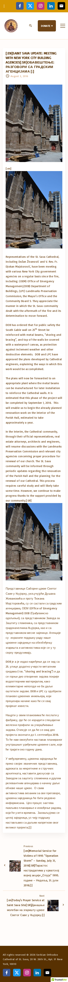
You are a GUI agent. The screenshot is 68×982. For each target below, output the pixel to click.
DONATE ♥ (47, 25)
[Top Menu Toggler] (63, 26)
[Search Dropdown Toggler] (30, 26)
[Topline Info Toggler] (4, 6)
